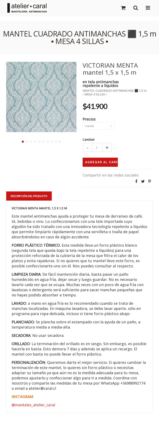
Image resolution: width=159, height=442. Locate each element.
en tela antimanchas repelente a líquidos (101, 83)
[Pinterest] (149, 181)
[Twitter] (143, 181)
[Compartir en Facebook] (136, 181)
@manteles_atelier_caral (33, 404)
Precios (89, 119)
